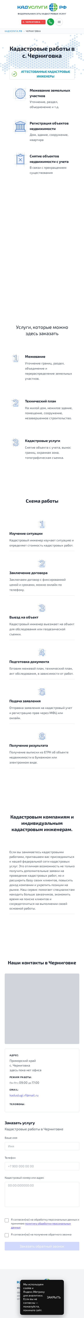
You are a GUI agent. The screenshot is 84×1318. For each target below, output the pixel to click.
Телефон (10, 1157)
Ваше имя (11, 1137)
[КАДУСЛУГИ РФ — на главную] (42, 7)
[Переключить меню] (59, 21)
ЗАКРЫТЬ (54, 1297)
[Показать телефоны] (50, 21)
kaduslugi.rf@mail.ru (24, 1095)
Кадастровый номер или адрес (24, 1177)
